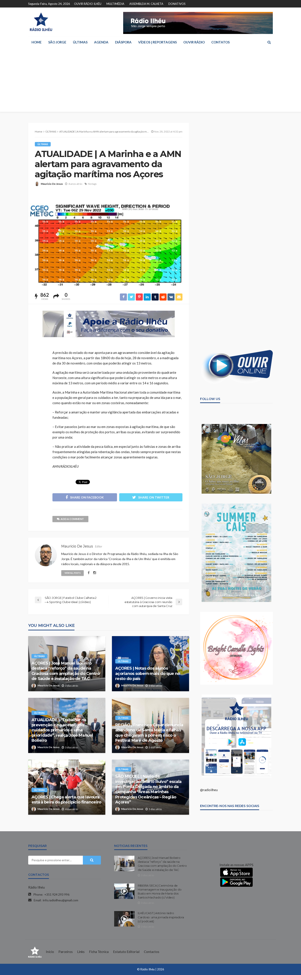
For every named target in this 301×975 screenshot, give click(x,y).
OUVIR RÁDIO (194, 42)
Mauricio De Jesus (52, 183)
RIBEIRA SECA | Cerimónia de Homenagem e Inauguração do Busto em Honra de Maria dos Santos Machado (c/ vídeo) (159, 891)
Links (81, 952)
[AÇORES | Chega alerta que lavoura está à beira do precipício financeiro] (66, 787)
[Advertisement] (150, 81)
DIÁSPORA (123, 42)
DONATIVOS (177, 4)
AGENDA (101, 42)
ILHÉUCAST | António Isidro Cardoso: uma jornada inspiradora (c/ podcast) (161, 917)
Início (50, 952)
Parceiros (65, 952)
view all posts (72, 573)
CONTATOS (220, 42)
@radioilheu (209, 790)
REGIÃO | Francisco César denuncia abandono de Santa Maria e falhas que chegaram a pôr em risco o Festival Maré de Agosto (149, 733)
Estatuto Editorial (126, 952)
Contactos (151, 952)
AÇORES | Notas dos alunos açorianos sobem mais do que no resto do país (147, 673)
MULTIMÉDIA (115, 4)
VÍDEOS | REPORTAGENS (157, 42)
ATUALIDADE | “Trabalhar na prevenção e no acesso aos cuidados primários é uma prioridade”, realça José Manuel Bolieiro (62, 730)
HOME (37, 42)
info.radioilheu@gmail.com (60, 900)
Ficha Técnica (99, 952)
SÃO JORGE (57, 42)
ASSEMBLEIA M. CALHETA (146, 4)
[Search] (269, 42)
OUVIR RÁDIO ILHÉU (87, 4)
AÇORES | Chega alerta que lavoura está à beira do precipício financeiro (66, 800)
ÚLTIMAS (80, 42)
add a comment (72, 519)
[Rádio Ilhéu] (41, 22)
